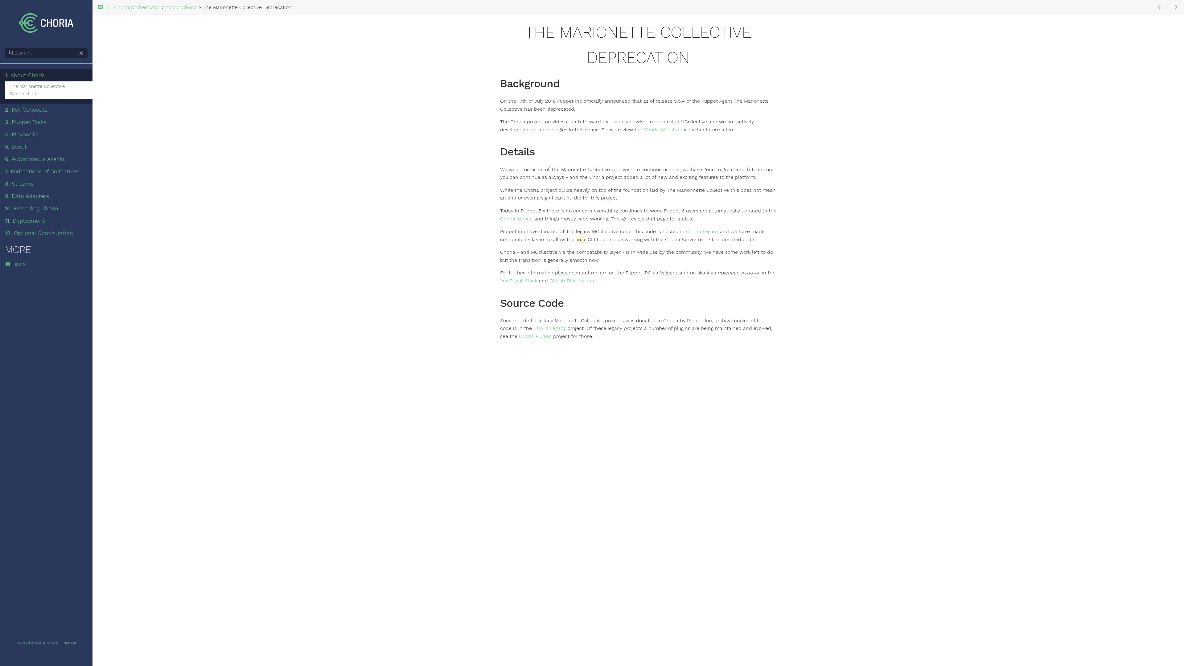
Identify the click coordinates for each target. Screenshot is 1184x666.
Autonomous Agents (35, 159)
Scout (16, 147)
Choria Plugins (535, 336)
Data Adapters (27, 196)
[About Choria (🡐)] (1159, 7)
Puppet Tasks (25, 122)
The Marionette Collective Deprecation (37, 90)
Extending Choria (31, 208)
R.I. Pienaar (66, 643)
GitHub (42, 643)
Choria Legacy (702, 231)
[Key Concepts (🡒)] (1176, 7)
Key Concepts (26, 110)
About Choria (25, 75)
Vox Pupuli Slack (518, 281)
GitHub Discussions (571, 281)
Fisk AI (19, 264)
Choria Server (516, 219)
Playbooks (21, 134)
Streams (19, 184)
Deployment (25, 221)
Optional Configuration (39, 233)
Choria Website (661, 130)
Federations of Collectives (42, 171)
